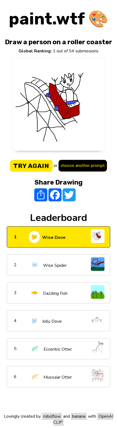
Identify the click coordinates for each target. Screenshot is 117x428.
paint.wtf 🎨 (59, 18)
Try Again (31, 166)
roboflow (52, 416)
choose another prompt (83, 166)
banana (78, 416)
